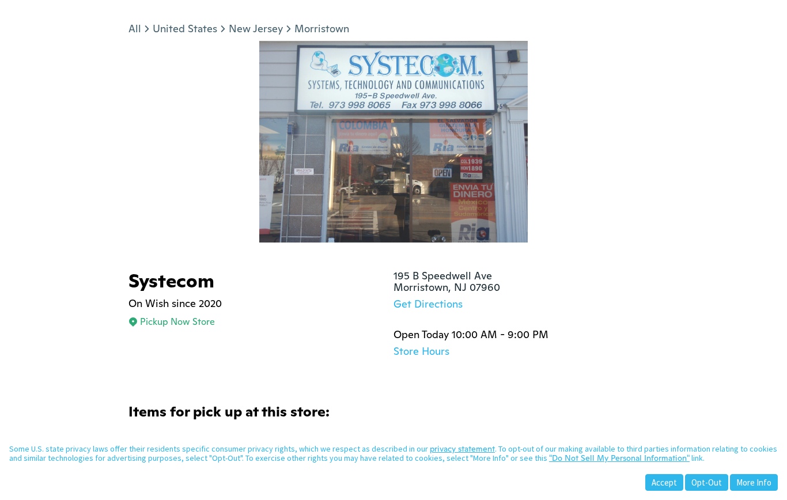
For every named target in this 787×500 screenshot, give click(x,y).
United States (185, 28)
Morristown (321, 28)
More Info (753, 482)
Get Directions (428, 303)
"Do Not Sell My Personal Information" (619, 458)
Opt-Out (706, 482)
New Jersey (256, 28)
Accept (664, 482)
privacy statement (462, 449)
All (134, 28)
